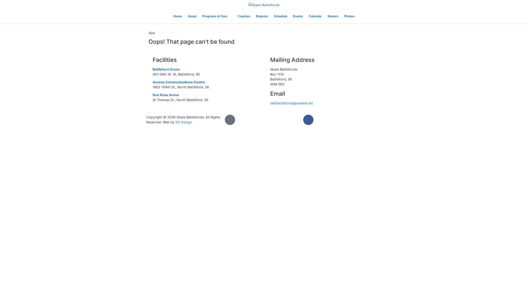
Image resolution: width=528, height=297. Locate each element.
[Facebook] (308, 120)
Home (177, 16)
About (192, 16)
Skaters (333, 16)
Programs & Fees (214, 16)
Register (262, 16)
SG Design (184, 122)
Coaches (244, 16)
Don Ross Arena (166, 95)
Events (298, 16)
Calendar (315, 16)
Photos (349, 16)
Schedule (280, 16)
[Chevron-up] (230, 120)
